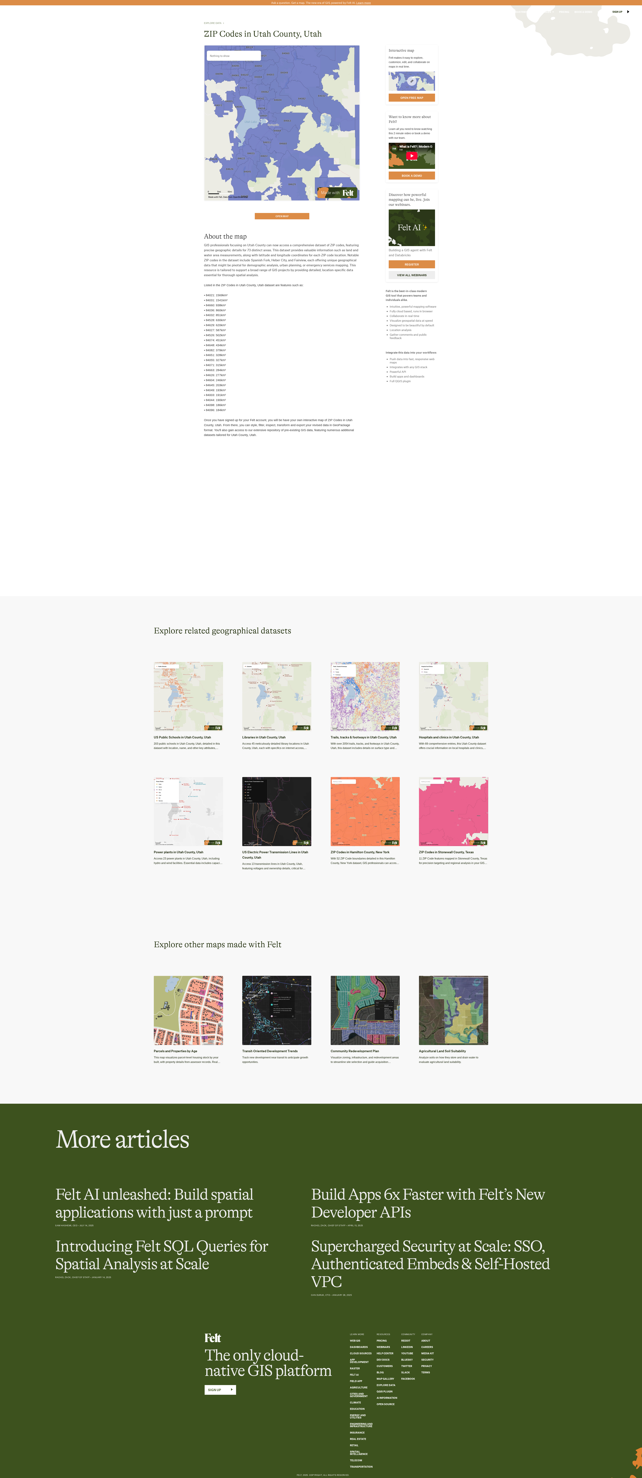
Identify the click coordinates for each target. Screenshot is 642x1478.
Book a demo (412, 175)
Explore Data (212, 23)
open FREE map (411, 97)
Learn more (363, 2)
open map (282, 216)
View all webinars (412, 275)
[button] (499, 12)
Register (412, 264)
